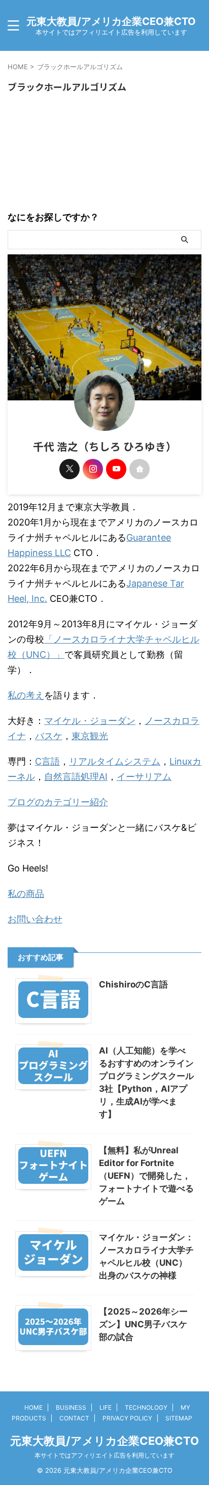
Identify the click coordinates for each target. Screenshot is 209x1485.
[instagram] (93, 469)
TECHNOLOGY (146, 1407)
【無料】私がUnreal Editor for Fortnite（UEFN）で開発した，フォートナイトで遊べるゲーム (146, 1175)
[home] (139, 469)
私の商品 (26, 893)
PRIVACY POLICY (127, 1418)
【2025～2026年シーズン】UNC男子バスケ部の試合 (143, 1324)
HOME (33, 1407)
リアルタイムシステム (114, 761)
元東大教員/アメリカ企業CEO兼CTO (111, 21)
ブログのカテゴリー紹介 (58, 802)
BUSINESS (71, 1407)
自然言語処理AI (76, 776)
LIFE (105, 1407)
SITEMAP (178, 1418)
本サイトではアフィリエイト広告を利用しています (104, 1455)
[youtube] (116, 469)
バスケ (48, 736)
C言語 (47, 761)
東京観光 (90, 736)
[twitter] (69, 469)
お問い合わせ (35, 919)
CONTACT (74, 1418)
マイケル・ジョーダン (89, 720)
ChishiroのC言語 (133, 984)
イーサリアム (144, 776)
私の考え (26, 695)
